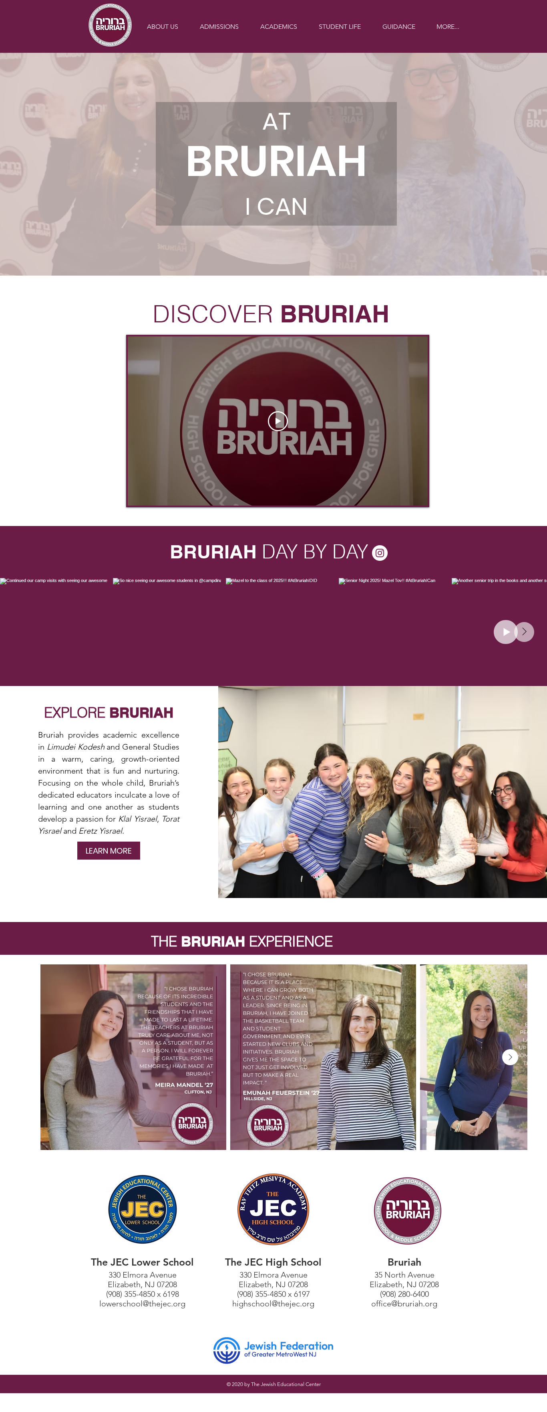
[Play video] (278, 421)
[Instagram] (380, 553)
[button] (162, 27)
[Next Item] (524, 632)
